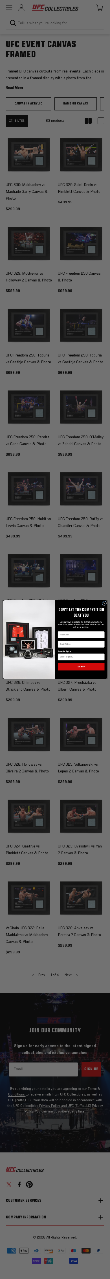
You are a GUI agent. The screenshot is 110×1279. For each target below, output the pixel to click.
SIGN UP (81, 666)
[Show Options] (102, 657)
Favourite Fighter (64, 651)
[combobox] (80, 657)
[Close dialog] (104, 603)
